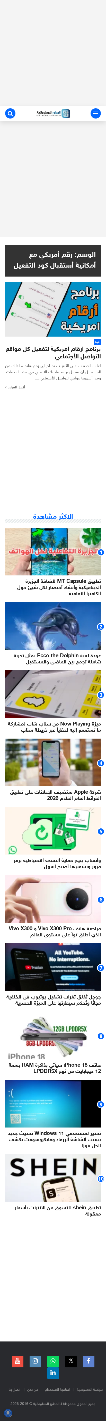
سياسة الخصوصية (90, 1390)
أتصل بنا (14, 1390)
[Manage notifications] (8, 1413)
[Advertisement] (53, 53)
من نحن (32, 1390)
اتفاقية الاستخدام (57, 1390)
